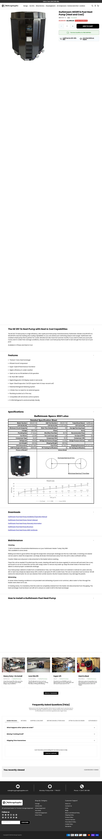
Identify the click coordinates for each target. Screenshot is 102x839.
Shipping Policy (69, 815)
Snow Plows (38, 815)
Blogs (66, 810)
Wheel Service (40, 6)
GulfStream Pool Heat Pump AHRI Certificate (22, 530)
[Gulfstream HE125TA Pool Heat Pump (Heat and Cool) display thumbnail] (9, 407)
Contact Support (51, 753)
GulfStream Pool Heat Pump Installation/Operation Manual (27, 517)
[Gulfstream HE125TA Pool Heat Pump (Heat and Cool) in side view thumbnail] (9, 376)
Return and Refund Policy (72, 813)
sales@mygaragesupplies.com (18, 790)
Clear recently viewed (91, 770)
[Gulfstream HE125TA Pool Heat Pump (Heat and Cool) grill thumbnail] (9, 360)
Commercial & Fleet (73, 6)
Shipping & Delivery (36, 720)
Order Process (12, 720)
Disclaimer (68, 826)
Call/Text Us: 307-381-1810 (70, 38)
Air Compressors (62, 6)
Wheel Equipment (40, 808)
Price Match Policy (70, 822)
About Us (67, 804)
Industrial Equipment (41, 813)
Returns (23, 720)
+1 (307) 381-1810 (84, 790)
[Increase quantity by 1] (72, 26)
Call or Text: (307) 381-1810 (51, 1)
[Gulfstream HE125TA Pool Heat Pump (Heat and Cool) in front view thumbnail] (9, 329)
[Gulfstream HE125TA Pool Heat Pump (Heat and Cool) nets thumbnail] (9, 391)
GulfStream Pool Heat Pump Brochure (20, 527)
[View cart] (98, 6)
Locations (82, 6)
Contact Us (68, 806)
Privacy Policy (69, 817)
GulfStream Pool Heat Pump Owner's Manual (23, 520)
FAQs (66, 808)
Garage (25, 6)
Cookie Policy (69, 824)
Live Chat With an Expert (88, 38)
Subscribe (25, 822)
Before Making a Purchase (56, 720)
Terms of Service (70, 819)
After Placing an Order (77, 720)
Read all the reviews (51, 693)
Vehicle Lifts (38, 806)
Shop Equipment (50, 6)
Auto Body (38, 810)
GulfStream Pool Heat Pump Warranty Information (25, 523)
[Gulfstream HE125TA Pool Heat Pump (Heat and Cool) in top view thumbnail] (9, 344)
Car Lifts (31, 6)
